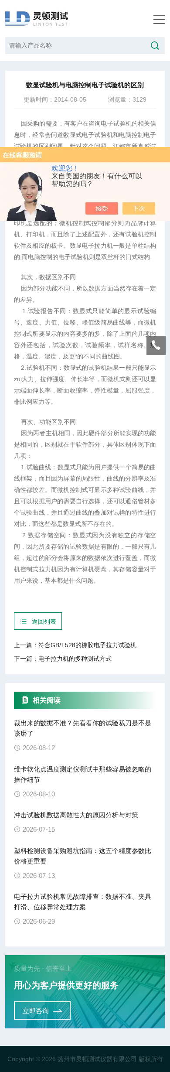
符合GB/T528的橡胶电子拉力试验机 (87, 645)
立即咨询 (36, 1010)
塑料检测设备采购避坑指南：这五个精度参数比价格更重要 (82, 856)
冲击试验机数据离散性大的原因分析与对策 (76, 815)
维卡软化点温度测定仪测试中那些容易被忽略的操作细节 (82, 774)
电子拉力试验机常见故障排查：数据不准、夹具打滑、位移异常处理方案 (82, 902)
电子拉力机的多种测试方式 (75, 658)
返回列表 (44, 621)
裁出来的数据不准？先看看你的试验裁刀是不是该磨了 (82, 728)
